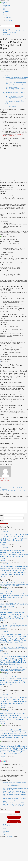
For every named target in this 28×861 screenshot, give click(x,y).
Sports (4, 8)
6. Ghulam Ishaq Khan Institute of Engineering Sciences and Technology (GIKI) (15, 89)
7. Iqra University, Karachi (12, 91)
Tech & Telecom (6, 5)
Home (4, 3)
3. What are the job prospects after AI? (15, 97)
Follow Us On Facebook (14, 817)
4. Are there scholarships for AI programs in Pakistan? (17, 98)
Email (2, 518)
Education (5, 6)
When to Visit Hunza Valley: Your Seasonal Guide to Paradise (14, 490)
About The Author (11, 105)
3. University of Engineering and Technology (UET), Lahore (16, 83)
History (4, 12)
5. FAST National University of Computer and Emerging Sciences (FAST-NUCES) (15, 86)
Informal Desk (4, 51)
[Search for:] (7, 26)
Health (4, 9)
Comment (3, 500)
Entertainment (6, 11)
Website (2, 520)
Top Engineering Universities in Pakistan (13, 134)
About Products (9, 20)
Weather (7, 15)
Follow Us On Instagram (14, 822)
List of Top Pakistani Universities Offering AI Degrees (16, 77)
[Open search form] (0, 24)
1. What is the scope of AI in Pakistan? (15, 95)
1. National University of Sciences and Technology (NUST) (16, 79)
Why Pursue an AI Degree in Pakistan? (13, 75)
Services (7, 18)
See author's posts (4, 480)
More (4, 14)
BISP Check (8, 17)
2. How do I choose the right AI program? (15, 96)
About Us (8, 22)
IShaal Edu (3, 544)
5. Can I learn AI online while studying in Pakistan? (17, 100)
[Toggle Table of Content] (1, 74)
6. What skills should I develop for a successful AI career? (16, 102)
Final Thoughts (8, 103)
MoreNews (9, 836)
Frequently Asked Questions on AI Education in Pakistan (14, 93)
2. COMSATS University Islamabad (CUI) (15, 81)
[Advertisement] (14, 165)
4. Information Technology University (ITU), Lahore (17, 84)
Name (2, 515)
